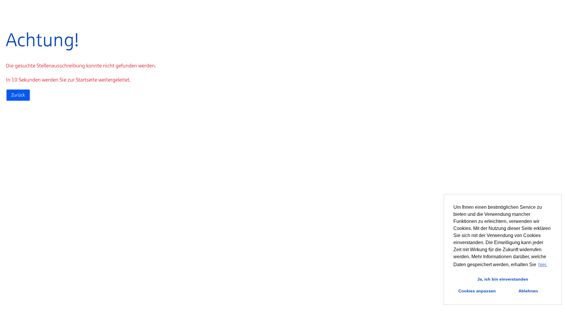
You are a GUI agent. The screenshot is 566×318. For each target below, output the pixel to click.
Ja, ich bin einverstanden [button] (502, 279)
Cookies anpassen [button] (477, 291)
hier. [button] (542, 264)
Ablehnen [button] (528, 291)
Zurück (18, 94)
